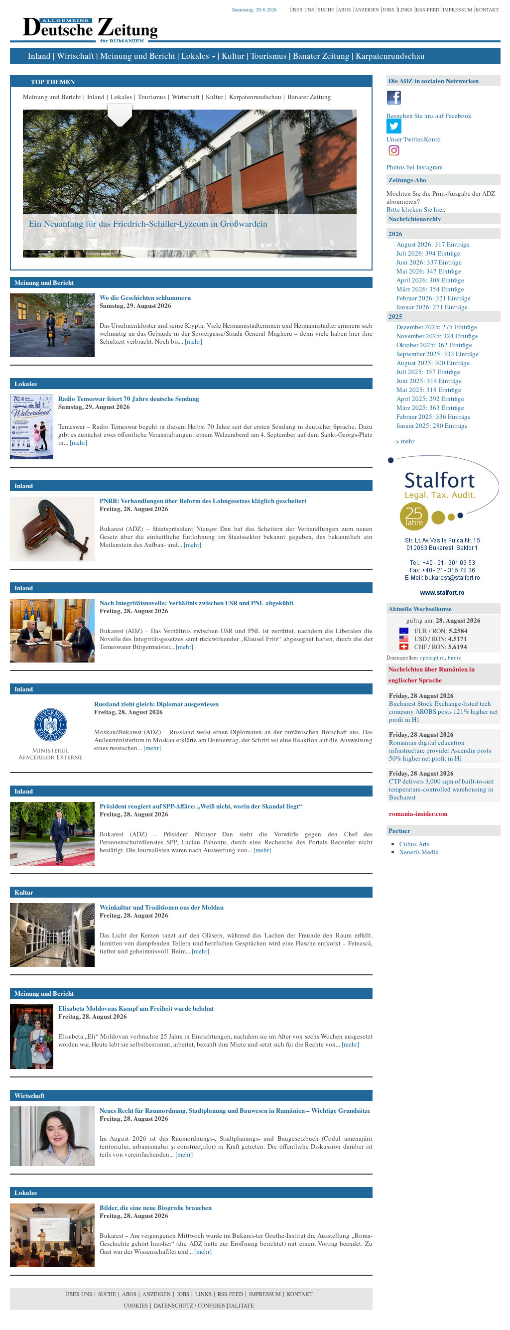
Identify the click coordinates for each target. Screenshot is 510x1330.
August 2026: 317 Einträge (433, 244)
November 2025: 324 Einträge (437, 336)
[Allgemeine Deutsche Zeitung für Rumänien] (88, 22)
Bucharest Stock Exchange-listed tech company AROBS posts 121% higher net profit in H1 (443, 711)
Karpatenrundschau (390, 55)
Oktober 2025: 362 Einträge (434, 345)
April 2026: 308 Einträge (430, 280)
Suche (326, 9)
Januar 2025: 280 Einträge (432, 425)
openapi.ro (432, 657)
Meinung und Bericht (137, 55)
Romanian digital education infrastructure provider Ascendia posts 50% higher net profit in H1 (440, 750)
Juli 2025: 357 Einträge (428, 372)
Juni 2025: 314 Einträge (429, 381)
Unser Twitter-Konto (413, 138)
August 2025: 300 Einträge (433, 363)
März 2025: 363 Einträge (430, 407)
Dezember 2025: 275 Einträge (436, 327)
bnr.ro (455, 657)
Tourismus (269, 55)
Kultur (233, 55)
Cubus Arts (414, 843)
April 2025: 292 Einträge (430, 398)
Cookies (136, 1305)
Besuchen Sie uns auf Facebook (429, 115)
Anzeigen (367, 9)
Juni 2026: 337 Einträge (429, 262)
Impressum (457, 9)
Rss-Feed (427, 9)
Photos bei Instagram (414, 166)
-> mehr (404, 440)
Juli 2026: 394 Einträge (428, 253)
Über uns (301, 9)
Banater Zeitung (321, 55)
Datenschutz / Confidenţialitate (204, 1305)
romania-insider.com (418, 813)
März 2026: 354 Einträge (430, 289)
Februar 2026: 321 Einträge (433, 298)
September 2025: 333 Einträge (437, 354)
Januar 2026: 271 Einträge (432, 307)
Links (405, 9)
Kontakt (487, 9)
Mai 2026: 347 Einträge (428, 271)
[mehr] (192, 341)
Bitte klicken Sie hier (415, 209)
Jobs (388, 9)
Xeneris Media (419, 851)
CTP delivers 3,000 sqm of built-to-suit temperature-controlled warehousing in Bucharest (441, 789)
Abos (344, 9)
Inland (39, 55)
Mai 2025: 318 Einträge (428, 390)
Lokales (195, 55)
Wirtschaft (75, 55)
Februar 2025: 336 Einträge (433, 416)
